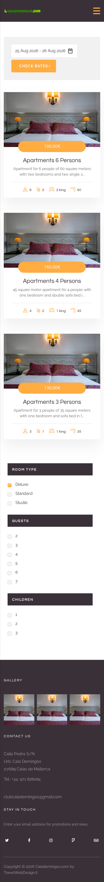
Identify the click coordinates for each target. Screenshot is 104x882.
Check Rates (33, 66)
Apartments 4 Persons (52, 281)
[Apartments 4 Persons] (52, 709)
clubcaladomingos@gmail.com (33, 796)
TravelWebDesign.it (21, 872)
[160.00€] (52, 240)
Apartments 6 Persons (52, 160)
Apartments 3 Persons (52, 402)
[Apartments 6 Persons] (84, 709)
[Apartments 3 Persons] (19, 709)
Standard (24, 493)
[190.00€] (52, 119)
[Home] (23, 10)
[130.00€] (52, 361)
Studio (21, 502)
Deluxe (21, 484)
